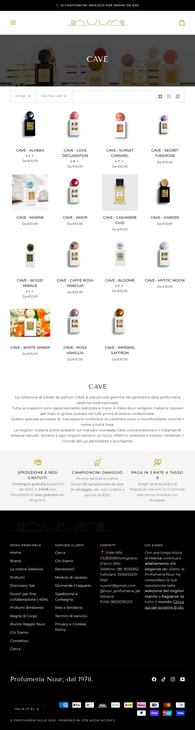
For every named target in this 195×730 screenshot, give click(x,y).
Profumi (17, 577)
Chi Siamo (19, 632)
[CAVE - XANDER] (165, 192)
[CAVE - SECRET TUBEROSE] (165, 125)
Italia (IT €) (24, 709)
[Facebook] (154, 679)
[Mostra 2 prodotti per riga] (160, 96)
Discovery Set (22, 585)
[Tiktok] (163, 679)
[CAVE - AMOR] (75, 192)
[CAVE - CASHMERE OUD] (120, 192)
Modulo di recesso (71, 577)
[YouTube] (182, 679)
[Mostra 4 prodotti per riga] (179, 96)
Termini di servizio (71, 616)
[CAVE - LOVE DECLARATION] (75, 125)
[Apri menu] (17, 22)
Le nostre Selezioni (26, 569)
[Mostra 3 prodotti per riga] (169, 96)
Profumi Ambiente (26, 607)
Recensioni (64, 569)
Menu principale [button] (25, 545)
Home (15, 552)
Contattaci (19, 640)
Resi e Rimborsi (69, 607)
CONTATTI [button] (108, 545)
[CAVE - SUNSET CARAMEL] (120, 125)
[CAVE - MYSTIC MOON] (165, 255)
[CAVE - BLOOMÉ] (120, 255)
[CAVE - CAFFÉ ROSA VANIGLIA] (75, 255)
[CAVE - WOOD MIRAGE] (30, 255)
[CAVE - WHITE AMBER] (30, 322)
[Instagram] (173, 679)
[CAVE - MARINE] (30, 192)
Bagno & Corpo (23, 616)
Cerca (15, 649)
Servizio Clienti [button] (69, 545)
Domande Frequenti (73, 585)
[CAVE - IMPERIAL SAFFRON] (120, 322)
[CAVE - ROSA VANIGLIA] (75, 322)
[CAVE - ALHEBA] (30, 125)
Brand (15, 561)
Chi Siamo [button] (153, 545)
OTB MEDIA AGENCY (98, 720)
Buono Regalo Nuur (27, 624)
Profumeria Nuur (30, 720)
